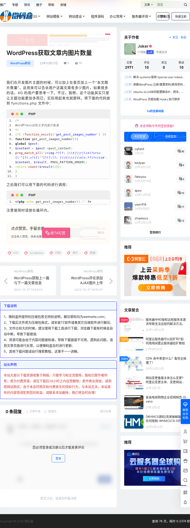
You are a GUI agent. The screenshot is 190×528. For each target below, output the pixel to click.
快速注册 (180, 16)
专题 (15, 4)
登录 (58, 458)
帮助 (51, 4)
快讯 (27, 4)
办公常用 (116, 16)
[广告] (58, 36)
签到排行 (155, 232)
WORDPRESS (27, 16)
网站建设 (75, 16)
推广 (3, 4)
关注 (175, 37)
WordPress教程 (20, 63)
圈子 (39, 4)
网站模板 (53, 16)
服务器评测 (140, 16)
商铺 (63, 4)
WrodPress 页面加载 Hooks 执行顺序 (152, 99)
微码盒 (28, 521)
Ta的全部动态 (155, 111)
